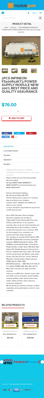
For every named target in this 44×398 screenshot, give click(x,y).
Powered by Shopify (27, 384)
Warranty (7, 160)
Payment (6, 164)
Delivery (7, 155)
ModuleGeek (16, 384)
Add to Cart (18, 118)
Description (8, 146)
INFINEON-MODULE (10, 331)
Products (13, 27)
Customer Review (10, 151)
